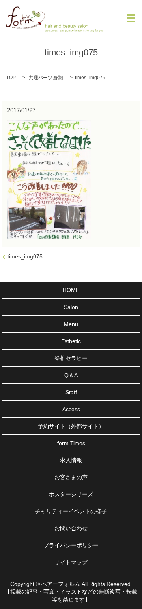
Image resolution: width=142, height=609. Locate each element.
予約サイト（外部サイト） (71, 426)
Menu (71, 324)
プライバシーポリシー (71, 545)
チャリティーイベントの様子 (71, 511)
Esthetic (71, 341)
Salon (71, 307)
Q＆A (71, 375)
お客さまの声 (71, 477)
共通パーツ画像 (45, 77)
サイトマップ (71, 562)
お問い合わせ (71, 528)
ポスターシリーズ (71, 494)
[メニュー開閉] (131, 18)
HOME (71, 290)
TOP (11, 77)
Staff (71, 392)
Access (71, 409)
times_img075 (25, 256)
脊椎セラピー (71, 358)
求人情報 (71, 460)
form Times (71, 443)
